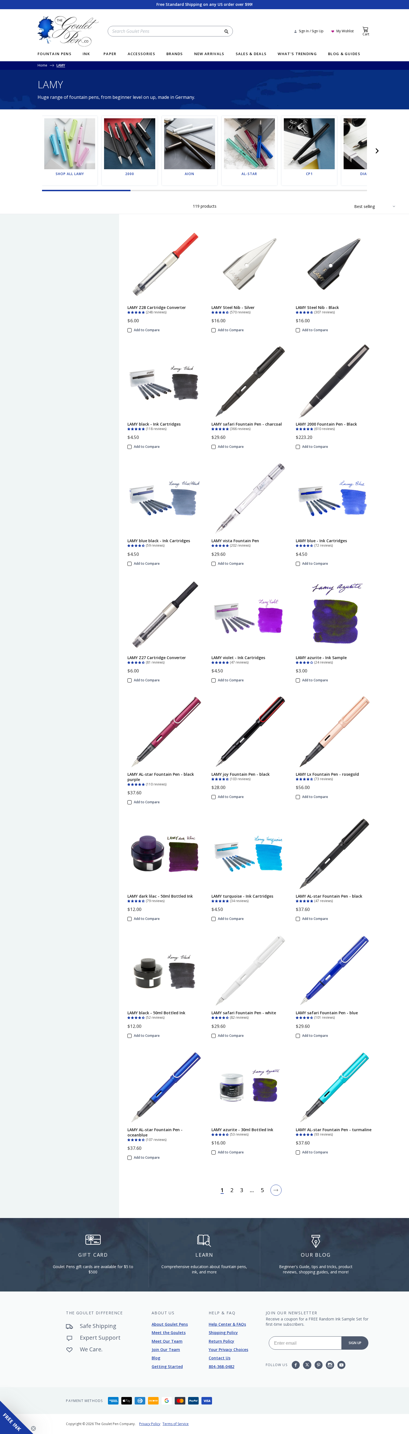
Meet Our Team (167, 1341)
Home (42, 66)
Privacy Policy (149, 1423)
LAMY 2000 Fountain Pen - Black (326, 424)
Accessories (141, 54)
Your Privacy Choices (228, 1349)
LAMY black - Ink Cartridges (154, 424)
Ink (86, 54)
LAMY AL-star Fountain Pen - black (329, 896)
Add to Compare (147, 330)
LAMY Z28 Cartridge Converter (156, 307)
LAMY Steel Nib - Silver (233, 307)
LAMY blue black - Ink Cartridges (158, 540)
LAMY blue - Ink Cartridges (321, 540)
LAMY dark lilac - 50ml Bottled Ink (160, 896)
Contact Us (219, 1358)
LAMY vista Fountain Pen (235, 540)
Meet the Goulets (169, 1332)
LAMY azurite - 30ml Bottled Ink (242, 1129)
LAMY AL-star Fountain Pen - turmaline (333, 1129)
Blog (156, 1358)
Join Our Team (166, 1349)
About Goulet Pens (170, 1324)
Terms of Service (175, 1423)
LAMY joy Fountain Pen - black (240, 774)
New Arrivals (209, 54)
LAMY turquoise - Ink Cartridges (242, 896)
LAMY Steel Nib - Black (317, 307)
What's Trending (297, 54)
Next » (276, 1190)
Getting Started (167, 1366)
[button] (377, 150)
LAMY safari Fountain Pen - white (243, 1012)
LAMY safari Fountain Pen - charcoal (246, 424)
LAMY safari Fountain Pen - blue (327, 1012)
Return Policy (221, 1341)
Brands (174, 54)
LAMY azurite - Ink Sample (321, 657)
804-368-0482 (221, 1366)
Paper (110, 54)
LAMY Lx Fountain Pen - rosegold (327, 774)
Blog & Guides (344, 54)
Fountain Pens (55, 54)
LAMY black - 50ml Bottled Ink (156, 1012)
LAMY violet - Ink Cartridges (238, 657)
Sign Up (355, 1342)
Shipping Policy (223, 1332)
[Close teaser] (33, 1428)
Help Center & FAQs (227, 1324)
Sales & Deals (251, 54)
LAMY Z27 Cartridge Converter (156, 657)
